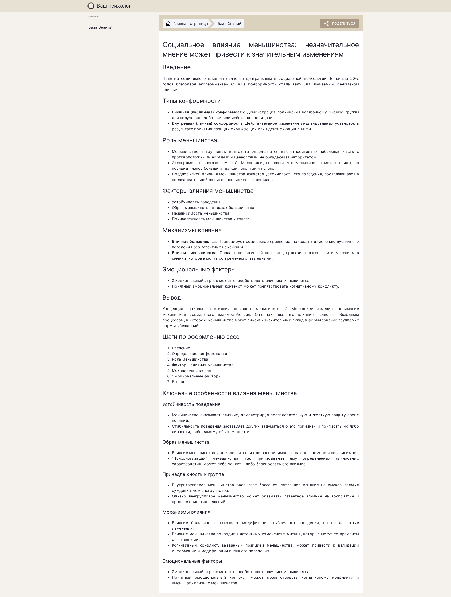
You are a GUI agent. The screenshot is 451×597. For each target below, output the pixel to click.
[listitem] (120, 27)
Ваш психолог (114, 6)
